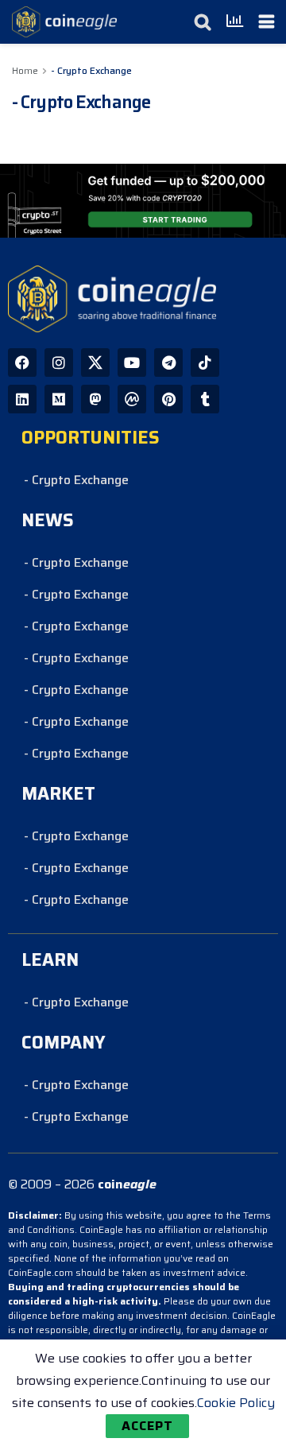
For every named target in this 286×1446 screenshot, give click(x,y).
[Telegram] (168, 362)
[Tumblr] (205, 399)
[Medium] (58, 399)
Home (25, 70)
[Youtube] (132, 362)
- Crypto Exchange (91, 70)
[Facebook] (22, 362)
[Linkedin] (22, 399)
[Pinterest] (168, 399)
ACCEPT (147, 1426)
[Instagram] (58, 362)
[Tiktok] (205, 362)
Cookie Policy (236, 1403)
